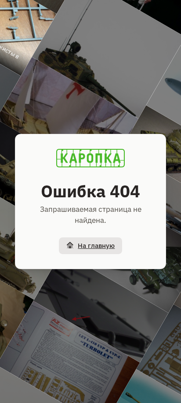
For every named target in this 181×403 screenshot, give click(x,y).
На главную (96, 245)
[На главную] (90, 158)
